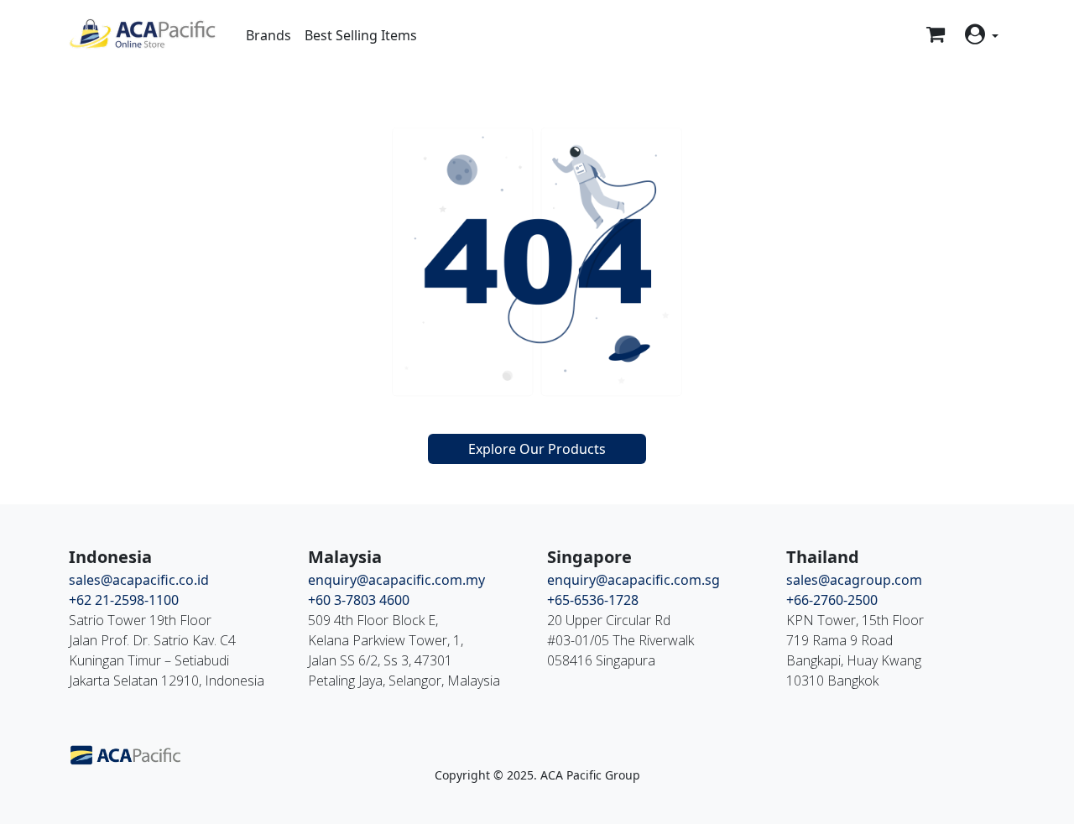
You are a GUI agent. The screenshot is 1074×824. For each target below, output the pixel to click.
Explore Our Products (537, 449)
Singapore (589, 556)
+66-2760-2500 (832, 600)
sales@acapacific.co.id (139, 580)
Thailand (822, 556)
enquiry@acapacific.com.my (396, 580)
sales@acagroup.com (854, 580)
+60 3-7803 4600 (358, 600)
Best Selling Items (361, 35)
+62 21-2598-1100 (124, 600)
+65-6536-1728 (593, 600)
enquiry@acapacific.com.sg (633, 580)
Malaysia (345, 556)
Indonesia (110, 556)
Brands (268, 35)
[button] (981, 35)
